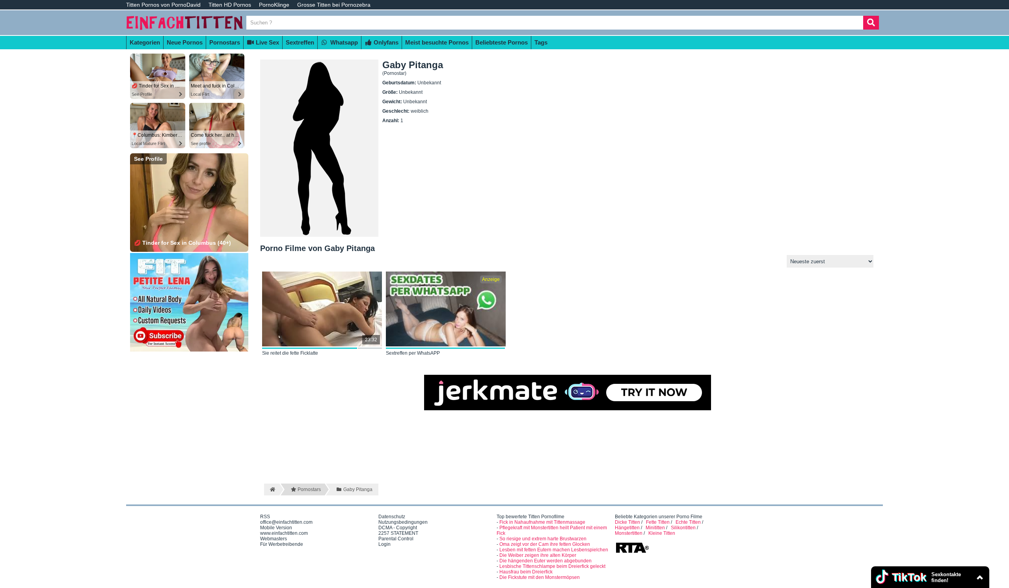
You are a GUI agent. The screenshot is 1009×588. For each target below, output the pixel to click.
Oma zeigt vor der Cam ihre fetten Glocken (544, 544)
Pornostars (224, 42)
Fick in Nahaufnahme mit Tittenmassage (542, 522)
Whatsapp (343, 42)
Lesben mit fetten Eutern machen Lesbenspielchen (553, 550)
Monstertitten (628, 533)
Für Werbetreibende (281, 544)
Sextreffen (300, 42)
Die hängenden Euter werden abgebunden (545, 561)
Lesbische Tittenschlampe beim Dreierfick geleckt (552, 566)
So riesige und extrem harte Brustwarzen (542, 538)
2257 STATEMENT (398, 533)
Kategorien (145, 42)
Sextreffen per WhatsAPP (413, 353)
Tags (540, 42)
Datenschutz (391, 516)
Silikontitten (683, 527)
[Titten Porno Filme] (185, 32)
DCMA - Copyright (397, 527)
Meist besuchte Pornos (437, 42)
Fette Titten (658, 522)
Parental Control (395, 538)
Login (384, 544)
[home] (271, 489)
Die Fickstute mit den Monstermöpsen (539, 577)
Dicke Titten (627, 522)
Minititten (655, 527)
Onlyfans (385, 42)
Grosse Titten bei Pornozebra (333, 5)
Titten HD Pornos (230, 5)
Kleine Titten (661, 533)
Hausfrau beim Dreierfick (526, 572)
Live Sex (266, 42)
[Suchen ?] (871, 23)
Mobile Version (276, 527)
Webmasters (273, 538)
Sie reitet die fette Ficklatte (290, 353)
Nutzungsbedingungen (403, 522)
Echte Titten (688, 522)
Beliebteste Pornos (501, 42)
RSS (265, 516)
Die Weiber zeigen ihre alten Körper (537, 555)
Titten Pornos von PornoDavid (163, 5)
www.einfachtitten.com (284, 533)
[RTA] (632, 552)
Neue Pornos (185, 42)
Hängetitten (627, 527)
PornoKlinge (274, 5)
